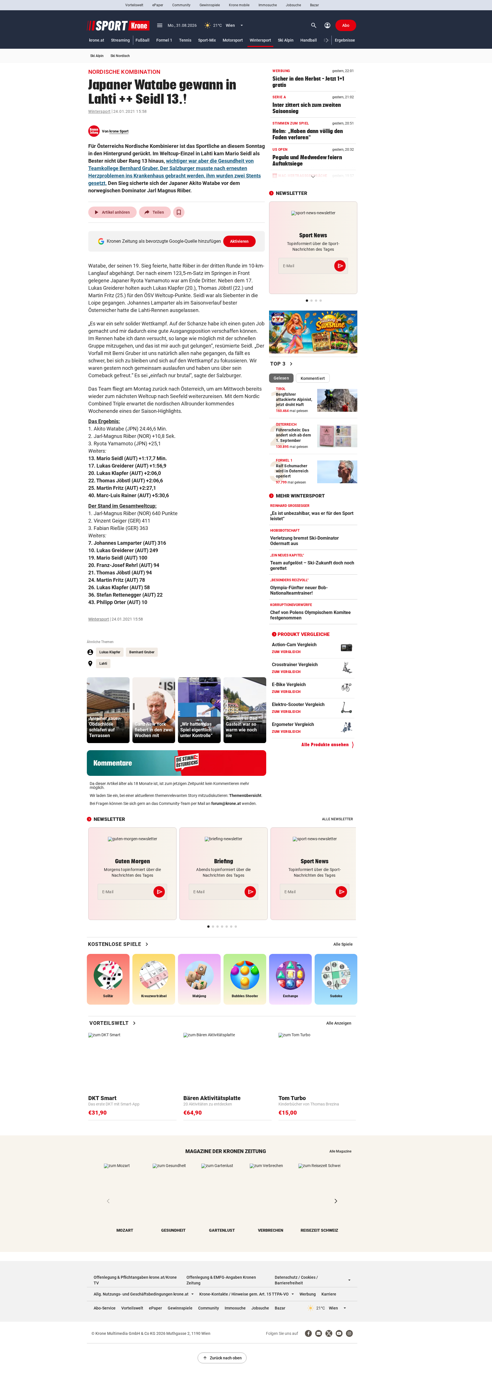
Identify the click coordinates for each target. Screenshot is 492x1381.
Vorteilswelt (134, 5)
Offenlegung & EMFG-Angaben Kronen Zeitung (221, 1280)
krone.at (96, 40)
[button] (327, 40)
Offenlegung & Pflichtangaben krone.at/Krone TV (135, 1280)
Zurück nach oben (222, 1358)
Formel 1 (164, 40)
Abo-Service (105, 1308)
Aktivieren (239, 241)
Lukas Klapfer (109, 652)
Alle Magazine (340, 1151)
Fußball (142, 40)
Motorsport (233, 40)
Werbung (308, 1294)
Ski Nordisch (120, 56)
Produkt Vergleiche (304, 634)
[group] (108, 710)
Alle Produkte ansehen (325, 744)
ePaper (157, 5)
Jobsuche (293, 5)
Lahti (103, 664)
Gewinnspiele (210, 5)
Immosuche (268, 5)
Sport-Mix (207, 40)
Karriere (328, 1294)
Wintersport (260, 40)
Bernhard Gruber (141, 652)
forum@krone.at (226, 803)
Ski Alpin (286, 40)
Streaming (120, 40)
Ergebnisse (345, 40)
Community (181, 5)
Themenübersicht (245, 795)
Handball (308, 40)
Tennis (185, 40)
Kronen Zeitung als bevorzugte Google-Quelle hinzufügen (178, 241)
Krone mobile (239, 5)
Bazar (314, 5)
